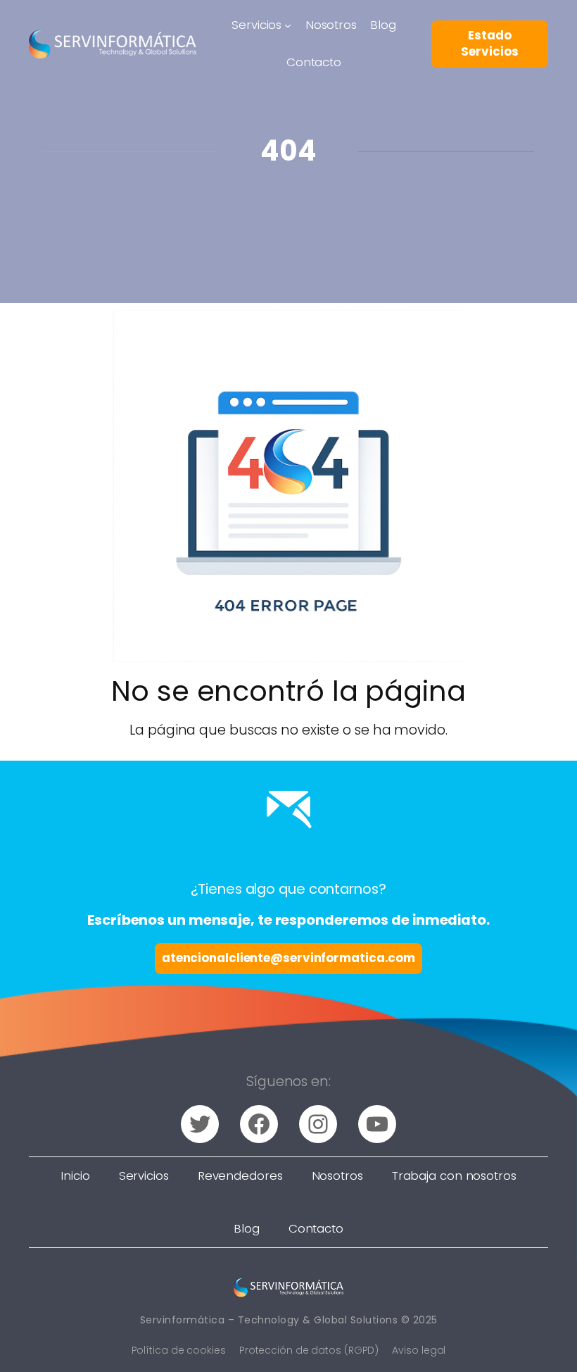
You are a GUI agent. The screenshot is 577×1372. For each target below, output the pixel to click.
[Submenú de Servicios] (287, 25)
